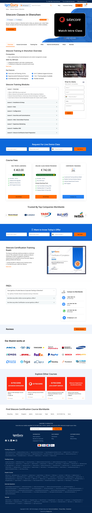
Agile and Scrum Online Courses (37, 452)
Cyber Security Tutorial (37, 503)
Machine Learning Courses (71, 453)
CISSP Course (45, 476)
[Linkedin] (11, 441)
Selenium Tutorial (8, 501)
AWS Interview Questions (27, 486)
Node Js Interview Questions (39, 486)
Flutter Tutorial (60, 499)
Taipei (46, 414)
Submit (69, 113)
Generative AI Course (26, 465)
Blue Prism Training (69, 478)
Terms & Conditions (53, 509)
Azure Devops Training (23, 468)
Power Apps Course (10, 465)
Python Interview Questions (10, 490)
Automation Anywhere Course (77, 465)
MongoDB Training (9, 480)
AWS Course (7, 475)
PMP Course (67, 475)
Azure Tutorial (53, 501)
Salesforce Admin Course (10, 476)
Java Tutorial (67, 499)
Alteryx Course (66, 463)
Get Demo (80, 149)
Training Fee (33, 44)
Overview (10, 44)
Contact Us (73, 197)
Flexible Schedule (39, 78)
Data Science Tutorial (18, 501)
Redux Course (19, 478)
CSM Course (47, 475)
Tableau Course (42, 478)
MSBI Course (35, 478)
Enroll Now (11, 29)
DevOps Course (32, 475)
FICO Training (75, 480)
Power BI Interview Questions (61, 488)
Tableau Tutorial (78, 501)
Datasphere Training (72, 461)
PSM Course (54, 475)
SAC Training (38, 476)
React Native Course (61, 476)
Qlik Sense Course (83, 463)
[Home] (11, 5)
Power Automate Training (38, 480)
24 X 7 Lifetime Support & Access (43, 73)
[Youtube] (14, 441)
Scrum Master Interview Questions (40, 491)
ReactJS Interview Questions (24, 488)
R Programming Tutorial (77, 499)
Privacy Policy (62, 509)
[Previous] (6, 215)
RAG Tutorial (70, 501)
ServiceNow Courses (22, 455)
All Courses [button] (25, 5)
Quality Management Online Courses (23, 453)
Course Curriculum (21, 44)
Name (67, 85)
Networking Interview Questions (75, 488)
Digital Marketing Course (10, 478)
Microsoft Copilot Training (50, 480)
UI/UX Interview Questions (27, 491)
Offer (42, 44)
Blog (59, 5)
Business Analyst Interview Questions (58, 490)
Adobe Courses (38, 455)
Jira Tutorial (19, 503)
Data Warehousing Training (73, 467)
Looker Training (58, 463)
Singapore (23, 414)
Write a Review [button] (80, 329)
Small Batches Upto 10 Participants (18, 78)
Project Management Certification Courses (53, 452)
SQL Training (60, 478)
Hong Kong (10, 414)
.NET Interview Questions (48, 488)
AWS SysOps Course (15, 475)
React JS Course (19, 463)
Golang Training (43, 463)
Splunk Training (40, 475)
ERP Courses (74, 452)
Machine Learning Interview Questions (54, 486)
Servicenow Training (30, 461)
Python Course (27, 478)
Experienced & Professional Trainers (18, 76)
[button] (23, 175)
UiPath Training (8, 467)
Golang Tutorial (16, 499)
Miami (16, 414)
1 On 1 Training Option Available (43, 76)
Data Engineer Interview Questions (56, 491)
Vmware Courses (53, 455)
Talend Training (63, 467)
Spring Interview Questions (70, 491)
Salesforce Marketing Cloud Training (59, 461)
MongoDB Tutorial (51, 499)
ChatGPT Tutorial (36, 501)
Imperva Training (35, 467)
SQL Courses (45, 455)
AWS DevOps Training (20, 461)
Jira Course (61, 475)
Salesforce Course (75, 475)
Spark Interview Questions (10, 493)
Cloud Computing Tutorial (10, 503)
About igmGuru (36, 436)
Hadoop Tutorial (45, 501)
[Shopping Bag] (85, 5)
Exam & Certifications (53, 44)
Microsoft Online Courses (59, 453)
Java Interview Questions (68, 486)
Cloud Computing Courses (10, 452)
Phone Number (68, 94)
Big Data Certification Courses (23, 452)
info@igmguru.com (83, 1)
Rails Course (51, 463)
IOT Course (18, 465)
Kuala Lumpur (38, 414)
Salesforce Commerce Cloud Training (43, 461)
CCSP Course (52, 476)
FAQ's (64, 44)
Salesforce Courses (66, 452)
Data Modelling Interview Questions (42, 490)
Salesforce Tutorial (27, 501)
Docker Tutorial (24, 499)
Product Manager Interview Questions (12, 486)
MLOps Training (36, 465)
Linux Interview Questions (37, 488)
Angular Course (60, 480)
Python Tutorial (8, 499)
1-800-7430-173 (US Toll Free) (54, 1)
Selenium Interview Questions (11, 488)
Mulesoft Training (70, 476)
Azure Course (24, 475)
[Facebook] (6, 441)
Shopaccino (49, 511)
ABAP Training (30, 476)
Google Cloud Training (9, 461)
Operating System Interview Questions (25, 490)
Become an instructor (38, 438)
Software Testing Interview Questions (12, 491)
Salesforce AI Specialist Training (11, 468)
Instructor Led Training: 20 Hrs (17, 73)
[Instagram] (16, 441)
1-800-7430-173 (72, 72)
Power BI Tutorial (43, 499)
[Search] (51, 5)
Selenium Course (79, 476)
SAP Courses (30, 455)
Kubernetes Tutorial (61, 501)
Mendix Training (35, 463)
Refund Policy (73, 438)
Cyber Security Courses (9, 453)
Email (67, 90)
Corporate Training (67, 5)
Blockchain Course (65, 465)
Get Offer (80, 234)
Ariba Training (68, 480)
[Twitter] (8, 441)
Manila (52, 414)
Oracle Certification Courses (10, 455)
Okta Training (43, 467)
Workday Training (26, 467)
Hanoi (69, 414)
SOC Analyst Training (79, 478)
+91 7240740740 (72, 75)
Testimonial (54, 436)
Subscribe (57, 429)
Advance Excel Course (52, 478)
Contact (72, 436)
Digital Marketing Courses (37, 453)
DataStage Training (17, 467)
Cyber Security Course (9, 463)
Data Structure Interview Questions (74, 490)
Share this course (71, 38)
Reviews (71, 44)
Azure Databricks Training (53, 467)
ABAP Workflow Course (21, 476)
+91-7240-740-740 (69, 1)
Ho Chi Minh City (61, 414)
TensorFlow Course (56, 465)
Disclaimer (68, 509)
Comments (68, 103)
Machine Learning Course (46, 465)
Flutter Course (26, 463)
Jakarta (30, 414)
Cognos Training (18, 480)
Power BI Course (74, 463)
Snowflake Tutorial (27, 503)
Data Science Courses (48, 453)
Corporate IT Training (38, 440)
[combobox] (66, 96)
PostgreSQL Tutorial (33, 499)
